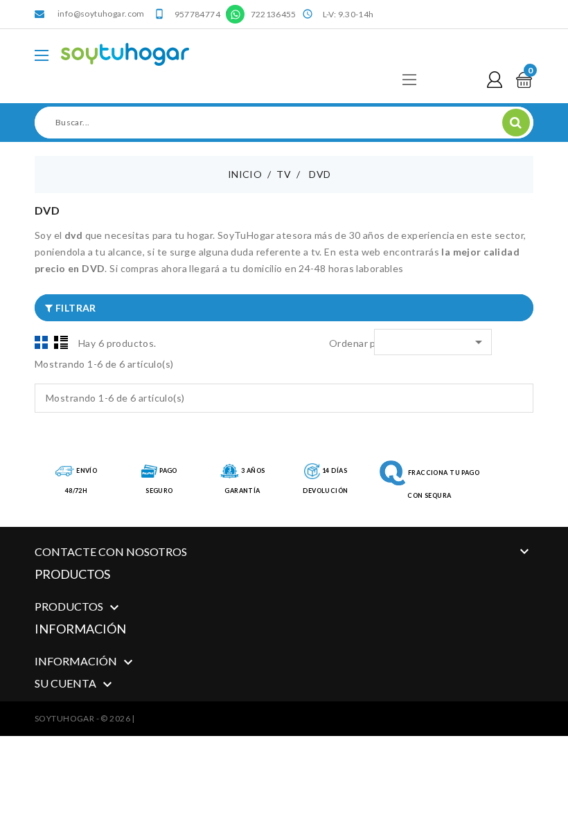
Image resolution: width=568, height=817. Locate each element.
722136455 (273, 14)
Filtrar (74, 308)
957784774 (197, 14)
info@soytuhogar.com (101, 13)
